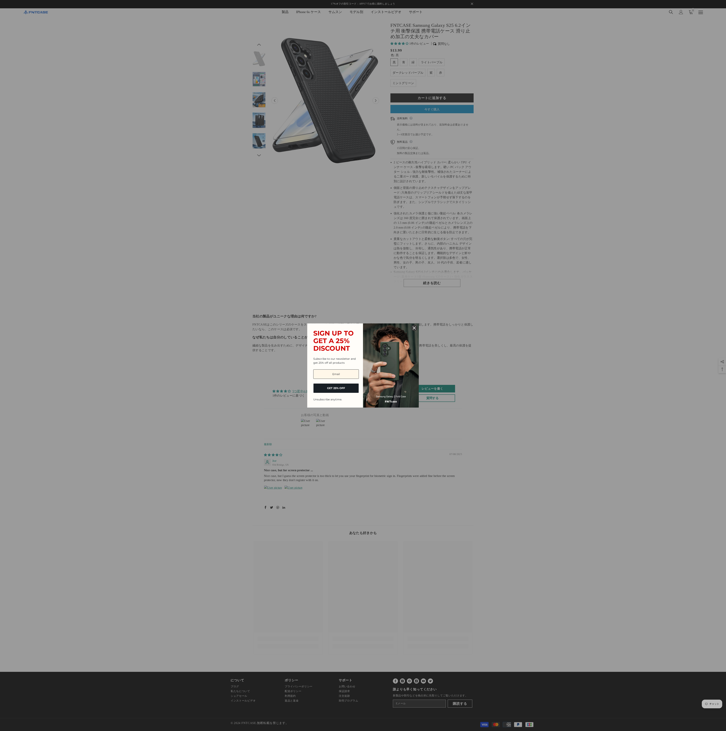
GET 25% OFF (336, 388)
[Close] (414, 328)
